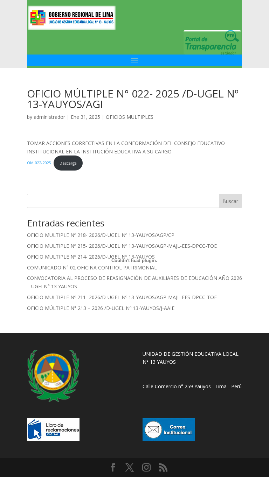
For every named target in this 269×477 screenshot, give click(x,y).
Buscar (230, 201)
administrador (49, 117)
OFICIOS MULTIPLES (129, 117)
